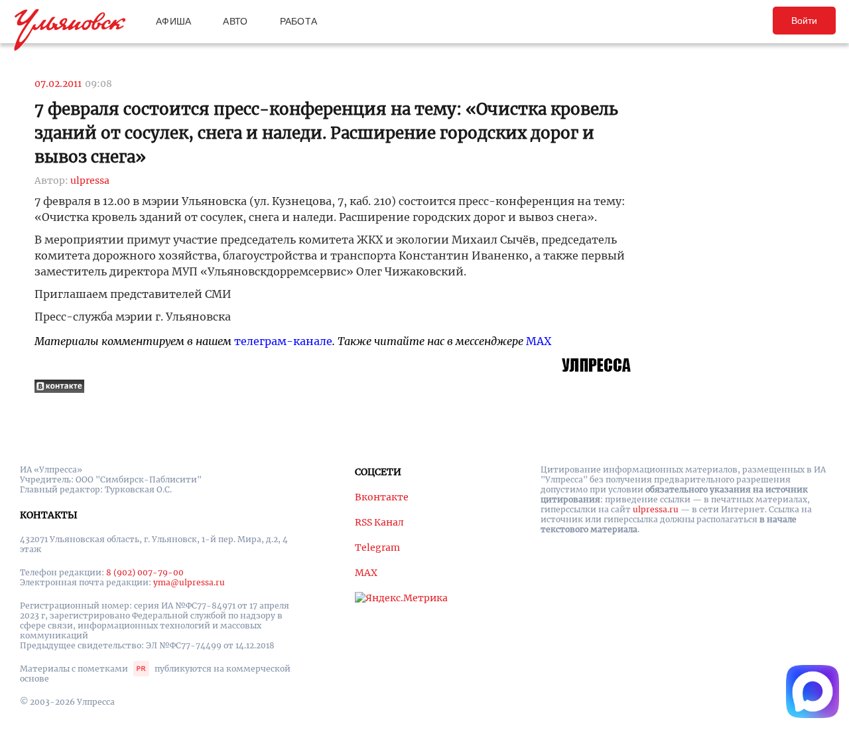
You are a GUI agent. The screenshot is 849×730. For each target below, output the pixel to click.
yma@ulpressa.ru (189, 582)
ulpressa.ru (656, 509)
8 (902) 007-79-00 (145, 572)
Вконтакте (382, 497)
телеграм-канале (283, 341)
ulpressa (89, 180)
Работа (299, 21)
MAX (538, 341)
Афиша (173, 21)
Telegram (377, 547)
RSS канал (379, 522)
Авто (235, 21)
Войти (804, 20)
